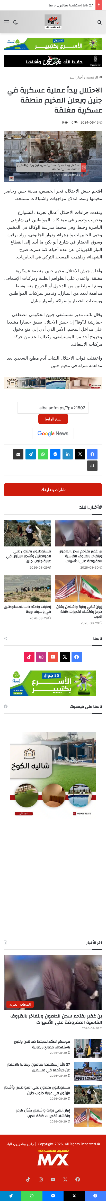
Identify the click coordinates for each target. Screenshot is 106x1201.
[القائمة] (6, 24)
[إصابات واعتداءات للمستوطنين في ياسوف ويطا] (27, 588)
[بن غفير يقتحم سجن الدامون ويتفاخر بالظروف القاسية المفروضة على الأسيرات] (78, 533)
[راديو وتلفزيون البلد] (53, 22)
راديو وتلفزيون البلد (20, 1144)
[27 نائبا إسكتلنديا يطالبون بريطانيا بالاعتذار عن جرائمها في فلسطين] (88, 1071)
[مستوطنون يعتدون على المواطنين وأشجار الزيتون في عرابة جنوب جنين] (27, 533)
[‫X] (80, 454)
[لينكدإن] (68, 454)
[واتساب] (43, 454)
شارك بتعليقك (53, 489)
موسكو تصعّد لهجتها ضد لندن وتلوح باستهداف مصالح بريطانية (42, 1044)
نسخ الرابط (53, 419)
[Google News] (53, 433)
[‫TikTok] (29, 657)
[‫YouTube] (53, 657)
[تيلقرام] (30, 454)
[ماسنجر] (55, 454)
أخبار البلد (76, 77)
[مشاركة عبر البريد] (18, 454)
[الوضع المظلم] (15, 24)
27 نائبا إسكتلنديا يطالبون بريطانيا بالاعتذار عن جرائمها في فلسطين (38, 1067)
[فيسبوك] (92, 454)
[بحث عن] (99, 24)
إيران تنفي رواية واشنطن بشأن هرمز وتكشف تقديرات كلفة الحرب (79, 612)
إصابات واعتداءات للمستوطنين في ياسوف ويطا (27, 609)
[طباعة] (92, 465)
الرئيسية (92, 77)
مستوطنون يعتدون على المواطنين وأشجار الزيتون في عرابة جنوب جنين (28, 556)
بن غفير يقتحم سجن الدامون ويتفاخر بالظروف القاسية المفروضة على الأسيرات (80, 556)
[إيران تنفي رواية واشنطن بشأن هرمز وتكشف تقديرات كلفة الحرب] (78, 588)
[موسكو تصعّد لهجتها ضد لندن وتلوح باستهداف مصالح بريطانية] (88, 1048)
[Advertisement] (53, 879)
